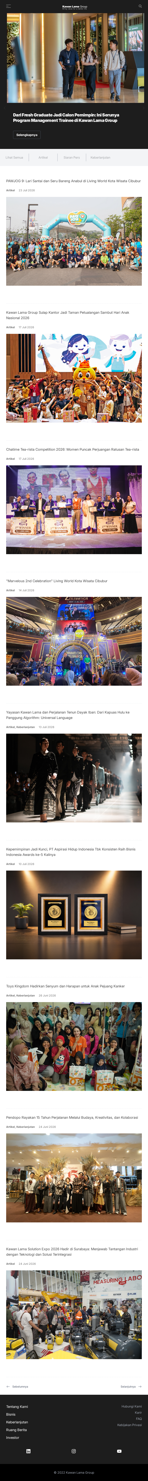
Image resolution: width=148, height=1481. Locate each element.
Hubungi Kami (132, 1406)
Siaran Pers (72, 157)
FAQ (139, 1419)
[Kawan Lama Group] (74, 6)
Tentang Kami (17, 1407)
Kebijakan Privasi (129, 1425)
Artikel (43, 157)
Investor (12, 1438)
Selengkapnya (26, 135)
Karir (138, 1412)
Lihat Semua (14, 157)
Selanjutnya (128, 1386)
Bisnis (10, 1414)
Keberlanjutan (100, 157)
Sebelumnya (20, 1386)
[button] (4, 108)
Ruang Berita (16, 1430)
